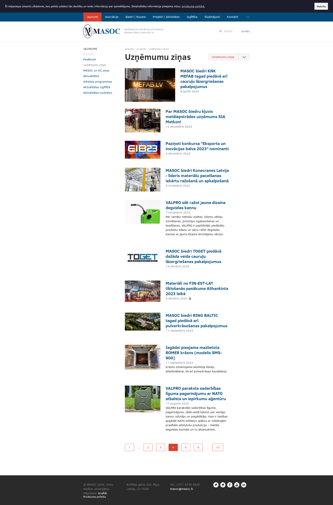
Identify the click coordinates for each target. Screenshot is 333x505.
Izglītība (192, 17)
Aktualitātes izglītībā (96, 87)
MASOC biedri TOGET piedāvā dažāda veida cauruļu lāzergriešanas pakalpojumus (193, 256)
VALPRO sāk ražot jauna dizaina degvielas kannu (195, 204)
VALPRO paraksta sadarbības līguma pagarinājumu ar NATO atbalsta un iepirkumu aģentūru (196, 393)
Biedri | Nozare (136, 17)
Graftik (102, 493)
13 (218, 447)
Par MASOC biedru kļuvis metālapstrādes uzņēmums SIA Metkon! (195, 116)
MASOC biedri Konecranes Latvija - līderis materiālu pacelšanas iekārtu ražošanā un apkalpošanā (197, 175)
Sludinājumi (212, 17)
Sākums (129, 49)
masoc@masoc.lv (181, 489)
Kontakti (232, 17)
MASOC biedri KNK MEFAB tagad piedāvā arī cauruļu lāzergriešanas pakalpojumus (203, 78)
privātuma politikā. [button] (193, 6)
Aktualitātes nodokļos (97, 93)
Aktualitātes (91, 76)
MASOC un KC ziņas (96, 70)
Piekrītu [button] (321, 6)
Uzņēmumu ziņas (159, 49)
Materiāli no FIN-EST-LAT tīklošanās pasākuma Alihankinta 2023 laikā (197, 288)
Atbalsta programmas (97, 82)
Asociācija (111, 17)
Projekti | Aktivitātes (166, 17)
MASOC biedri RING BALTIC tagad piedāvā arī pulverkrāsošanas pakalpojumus (196, 320)
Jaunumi (92, 17)
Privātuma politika (94, 496)
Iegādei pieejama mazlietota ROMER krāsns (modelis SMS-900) (194, 352)
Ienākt (245, 31)
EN (247, 17)
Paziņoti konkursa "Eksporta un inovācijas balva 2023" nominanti (197, 145)
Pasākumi (89, 59)
